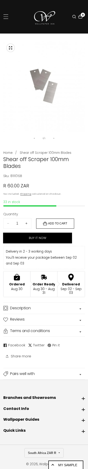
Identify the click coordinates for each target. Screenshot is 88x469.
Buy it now (37, 238)
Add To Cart (57, 223)
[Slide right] (54, 138)
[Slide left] (34, 138)
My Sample (67, 465)
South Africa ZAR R (42, 453)
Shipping (25, 194)
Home (8, 153)
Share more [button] (21, 356)
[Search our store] (74, 17)
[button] (44, 373)
